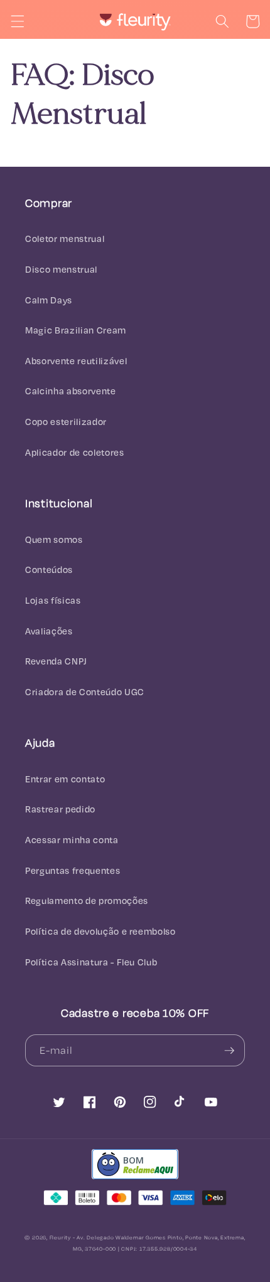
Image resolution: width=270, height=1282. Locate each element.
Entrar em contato (65, 778)
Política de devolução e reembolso (100, 931)
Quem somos (54, 539)
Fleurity (60, 1237)
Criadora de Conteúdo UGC (84, 691)
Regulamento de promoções (86, 900)
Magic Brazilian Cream (75, 330)
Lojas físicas (53, 600)
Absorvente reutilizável (76, 360)
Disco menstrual (61, 269)
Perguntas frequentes (72, 870)
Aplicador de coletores (74, 452)
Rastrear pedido (60, 809)
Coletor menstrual (64, 238)
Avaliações (49, 631)
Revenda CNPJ (56, 661)
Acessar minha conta (72, 839)
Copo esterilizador (66, 421)
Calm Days (48, 300)
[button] (17, 21)
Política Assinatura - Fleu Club (91, 962)
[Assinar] (229, 1050)
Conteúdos (49, 569)
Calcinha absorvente (70, 390)
